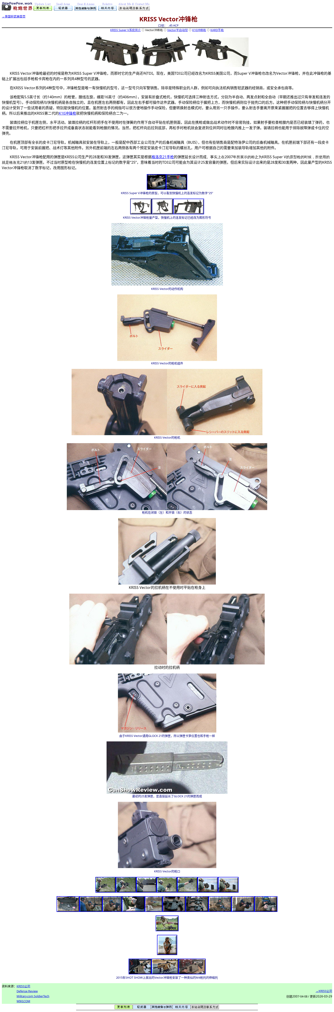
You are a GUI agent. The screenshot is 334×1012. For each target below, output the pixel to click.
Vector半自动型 (177, 30)
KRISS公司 (23, 986)
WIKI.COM (23, 1001)
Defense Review (27, 991)
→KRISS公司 (324, 991)
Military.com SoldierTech (33, 996)
